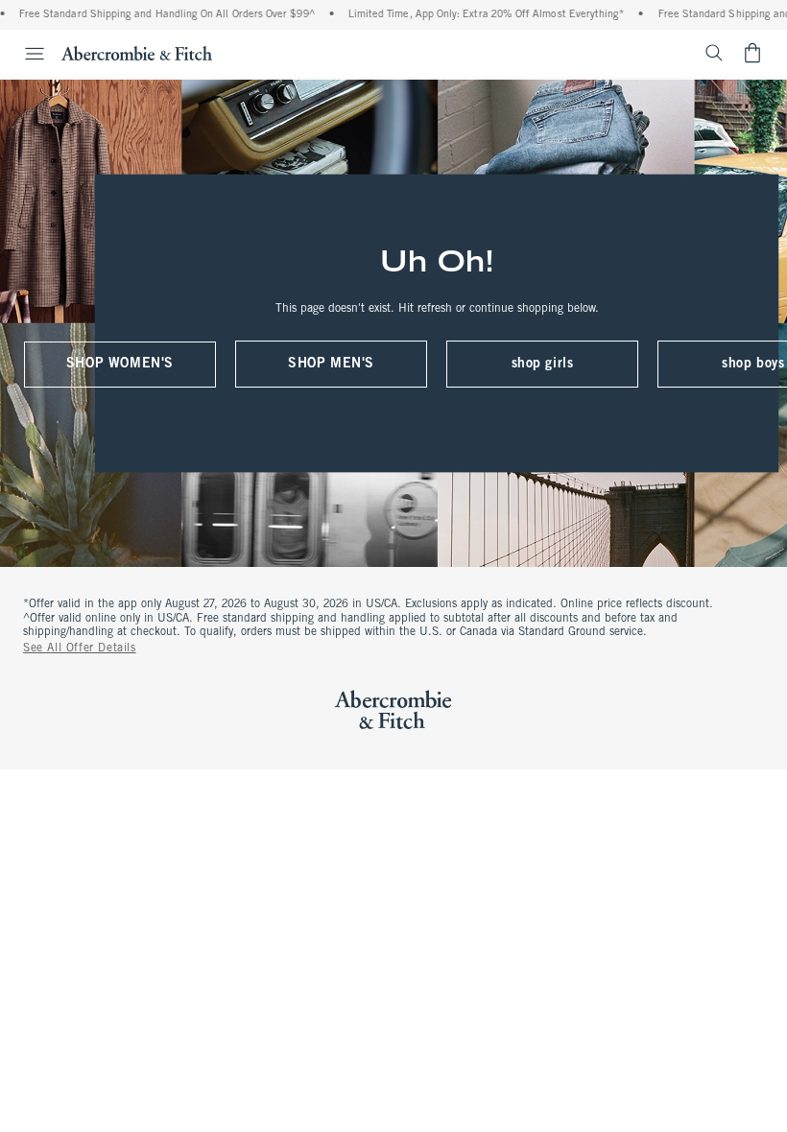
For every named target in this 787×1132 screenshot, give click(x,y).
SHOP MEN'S (331, 364)
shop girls (543, 364)
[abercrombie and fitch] (136, 52)
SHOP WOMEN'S (120, 364)
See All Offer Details (79, 648)
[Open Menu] (25, 54)
